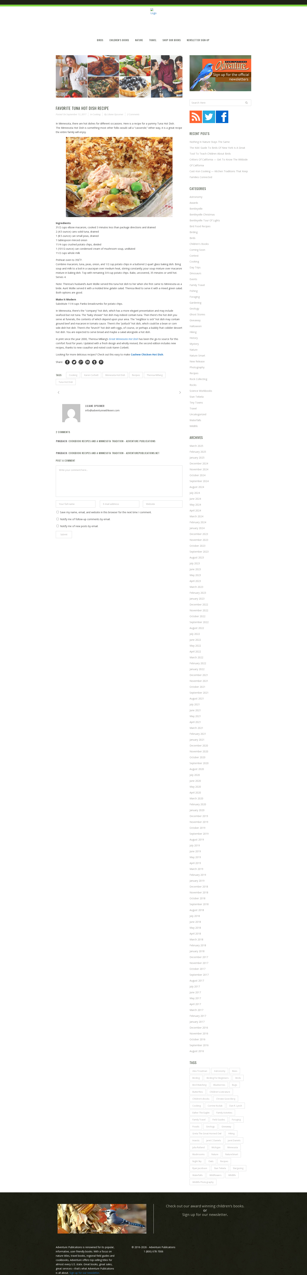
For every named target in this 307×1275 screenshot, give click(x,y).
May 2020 (195, 786)
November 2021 (199, 681)
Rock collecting (198, 379)
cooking (73, 375)
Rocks (193, 385)
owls (210, 1161)
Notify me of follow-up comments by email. (85, 519)
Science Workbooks (201, 390)
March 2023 (196, 587)
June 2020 (195, 780)
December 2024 (199, 463)
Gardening (195, 302)
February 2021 (198, 733)
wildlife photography (203, 1182)
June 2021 (195, 710)
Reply (179, 441)
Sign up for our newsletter (204, 1214)
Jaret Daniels (234, 1140)
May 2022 (195, 645)
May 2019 (195, 857)
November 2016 (199, 1033)
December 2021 (199, 675)
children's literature (220, 1091)
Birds (192, 238)
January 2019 (197, 880)
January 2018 (197, 951)
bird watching (199, 1084)
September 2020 (199, 763)
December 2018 (199, 886)
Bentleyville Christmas (202, 214)
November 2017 (199, 963)
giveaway (226, 1126)
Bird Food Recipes (200, 226)
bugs (234, 1084)
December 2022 (199, 604)
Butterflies (197, 1091)
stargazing (238, 1168)
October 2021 (197, 686)
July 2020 (195, 775)
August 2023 (197, 557)
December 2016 (199, 1027)
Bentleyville (196, 208)
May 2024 (195, 504)
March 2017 (196, 1010)
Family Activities (224, 1112)
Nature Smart (197, 355)
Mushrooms (198, 1154)
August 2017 (197, 980)
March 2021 (196, 728)
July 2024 (195, 493)
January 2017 (197, 1021)
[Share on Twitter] (74, 362)
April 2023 (195, 581)
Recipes (194, 373)
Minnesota (232, 1147)
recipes (136, 375)
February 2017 (198, 1016)
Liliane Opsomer (115, 114)
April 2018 (195, 933)
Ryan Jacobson (199, 1168)
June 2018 (195, 921)
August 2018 (197, 910)
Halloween (196, 326)
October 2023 (197, 545)
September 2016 (199, 1045)
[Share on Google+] (81, 362)
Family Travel (197, 285)
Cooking (97, 114)
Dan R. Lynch (235, 1105)
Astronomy (196, 197)
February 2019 (198, 874)
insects (195, 1140)
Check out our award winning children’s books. (205, 1206)
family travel (199, 1119)
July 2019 (195, 845)
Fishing (194, 291)
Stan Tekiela (197, 396)
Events (193, 279)
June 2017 (195, 992)
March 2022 (196, 657)
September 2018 (199, 904)
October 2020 (197, 757)
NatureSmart (231, 1154)
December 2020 (199, 745)
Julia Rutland (198, 1147)
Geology (194, 308)
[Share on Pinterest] (101, 362)
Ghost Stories (197, 314)
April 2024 (195, 510)
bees (234, 1071)
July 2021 (195, 704)
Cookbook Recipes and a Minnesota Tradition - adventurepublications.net (114, 453)
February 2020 (198, 804)
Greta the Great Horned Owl (206, 1133)
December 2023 (199, 534)
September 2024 (199, 481)
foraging (236, 1119)
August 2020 (197, 769)
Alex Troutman (199, 1071)
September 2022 (199, 622)
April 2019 (195, 863)
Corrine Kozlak (215, 1105)
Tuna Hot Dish (66, 382)
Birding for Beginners (217, 1077)
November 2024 (199, 469)
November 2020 (199, 751)
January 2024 (197, 528)
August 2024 (197, 487)
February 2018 (198, 945)
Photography (197, 367)
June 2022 (195, 639)
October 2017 (197, 968)
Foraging (195, 296)
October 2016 (197, 1039)
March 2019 (196, 869)
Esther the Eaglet (200, 1112)
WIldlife (232, 1175)
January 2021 (197, 739)
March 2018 (196, 939)
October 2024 (197, 475)
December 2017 (199, 957)
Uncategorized (198, 414)
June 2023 (195, 569)
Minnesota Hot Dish (115, 375)
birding (196, 1077)
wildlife (194, 426)
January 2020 (197, 810)
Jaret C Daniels (213, 1140)
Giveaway (195, 320)
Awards (194, 202)
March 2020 (196, 798)
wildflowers (215, 1175)
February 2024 (198, 522)
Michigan (216, 1147)
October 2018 (197, 898)
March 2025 (196, 445)
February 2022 (198, 663)
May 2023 (195, 575)
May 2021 (195, 716)
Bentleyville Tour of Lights (205, 220)
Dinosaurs (195, 273)
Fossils (195, 1126)
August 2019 (197, 839)
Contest (194, 255)
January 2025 (197, 457)
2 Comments (133, 114)
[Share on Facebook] (67, 362)
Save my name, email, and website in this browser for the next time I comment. (106, 512)
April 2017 (195, 1004)
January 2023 (197, 598)
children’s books (200, 1098)
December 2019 (199, 816)
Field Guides (218, 1119)
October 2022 (197, 616)
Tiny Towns (196, 402)
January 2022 (197, 669)
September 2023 (199, 551)
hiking (193, 332)
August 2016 (197, 1051)
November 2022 (199, 610)
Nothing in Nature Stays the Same (210, 142)
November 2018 (199, 892)
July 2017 (195, 986)
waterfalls (197, 1175)
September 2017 (199, 974)
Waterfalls (195, 420)
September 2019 (199, 833)
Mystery (194, 343)
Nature (194, 349)
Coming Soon (197, 249)
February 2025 (198, 451)
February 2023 (198, 592)
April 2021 (195, 722)
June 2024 (195, 498)
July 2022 (195, 634)
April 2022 (195, 651)
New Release (197, 361)
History (194, 338)
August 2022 (197, 628)
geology (210, 1126)
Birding (194, 232)
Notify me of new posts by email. (79, 526)
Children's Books (199, 244)
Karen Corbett (91, 375)
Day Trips (195, 267)
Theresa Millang (155, 375)
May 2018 (195, 927)
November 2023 (199, 540)
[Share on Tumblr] (94, 362)
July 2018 (195, 916)
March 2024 (196, 516)
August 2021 (197, 698)
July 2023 (195, 563)
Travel (193, 408)
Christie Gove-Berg (225, 1098)
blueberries (219, 1084)
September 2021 (199, 692)
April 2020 (195, 792)
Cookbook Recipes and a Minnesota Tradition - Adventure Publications (112, 441)
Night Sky (196, 1161)
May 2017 (195, 998)
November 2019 (199, 822)
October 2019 (197, 827)
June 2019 (195, 851)
